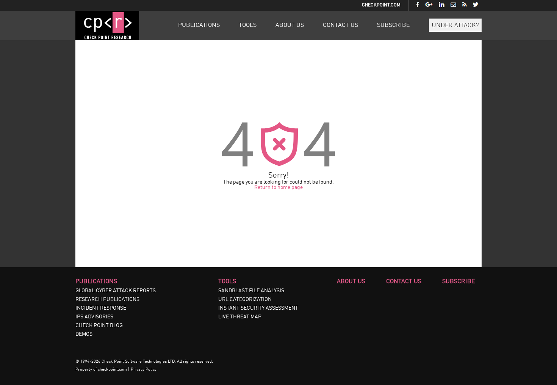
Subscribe (393, 25)
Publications (199, 25)
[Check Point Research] (107, 38)
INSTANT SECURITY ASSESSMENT (258, 308)
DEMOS (83, 334)
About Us (289, 25)
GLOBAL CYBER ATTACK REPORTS (115, 290)
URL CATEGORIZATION (245, 299)
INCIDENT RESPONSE (100, 308)
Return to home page (278, 187)
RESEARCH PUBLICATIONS (107, 299)
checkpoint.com (112, 370)
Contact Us (340, 25)
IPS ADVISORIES (94, 317)
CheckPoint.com (381, 5)
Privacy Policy (143, 370)
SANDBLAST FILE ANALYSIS (251, 290)
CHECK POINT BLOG (99, 325)
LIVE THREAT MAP (239, 317)
